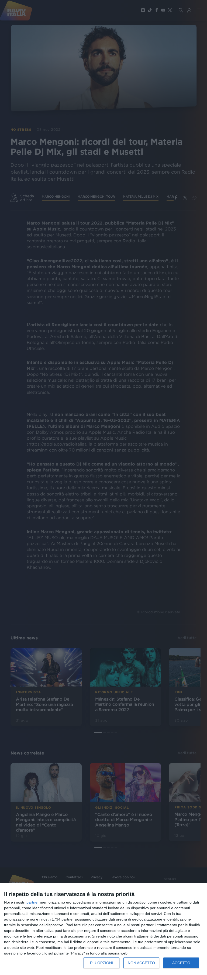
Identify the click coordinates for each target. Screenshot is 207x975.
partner (32, 902)
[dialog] (103, 929)
